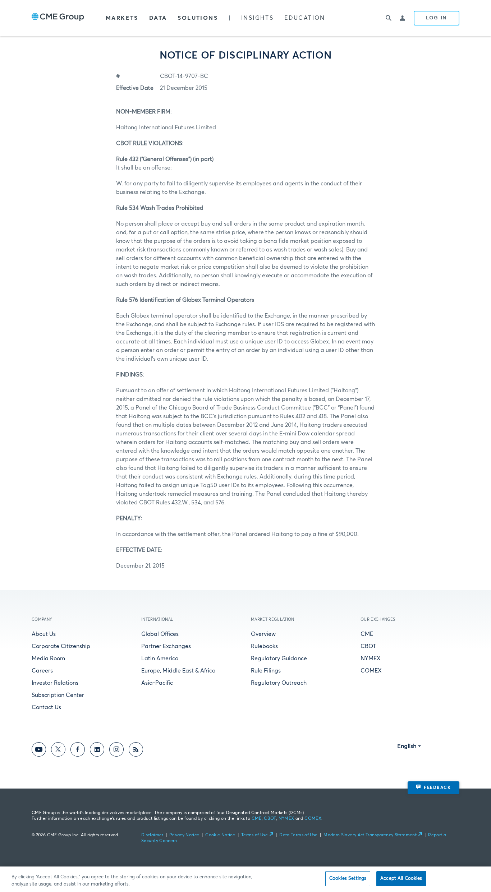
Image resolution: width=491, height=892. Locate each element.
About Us (44, 634)
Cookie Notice (220, 835)
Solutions (198, 18)
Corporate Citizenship (61, 646)
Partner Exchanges (166, 646)
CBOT (368, 646)
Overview (263, 634)
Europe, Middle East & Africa (178, 671)
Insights (257, 18)
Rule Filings (266, 671)
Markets (122, 18)
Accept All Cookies (401, 878)
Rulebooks (264, 646)
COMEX (371, 671)
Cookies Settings (347, 878)
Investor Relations (55, 683)
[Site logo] (58, 18)
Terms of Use (254, 835)
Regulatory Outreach (279, 683)
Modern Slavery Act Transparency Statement (370, 835)
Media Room (48, 658)
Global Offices (160, 634)
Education (304, 18)
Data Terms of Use (298, 835)
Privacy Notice (184, 835)
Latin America (160, 658)
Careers (42, 671)
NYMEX (371, 658)
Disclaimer (152, 835)
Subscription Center (58, 695)
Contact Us (46, 707)
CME (367, 634)
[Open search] (388, 18)
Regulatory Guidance (279, 658)
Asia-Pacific (157, 683)
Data (158, 18)
